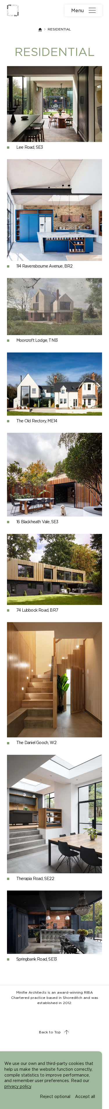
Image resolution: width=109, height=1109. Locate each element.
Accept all (85, 1096)
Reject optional (55, 1096)
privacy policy (17, 1086)
